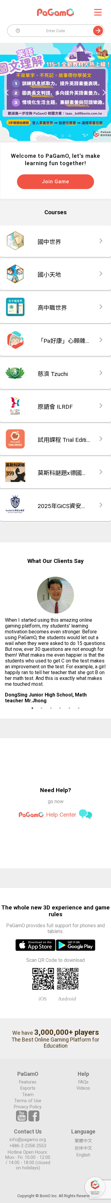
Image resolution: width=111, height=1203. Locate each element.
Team (28, 1094)
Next (105, 92)
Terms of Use (27, 1100)
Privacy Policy (28, 1107)
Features (27, 1082)
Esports (27, 1088)
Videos (83, 1088)
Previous (5, 92)
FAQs (83, 1082)
